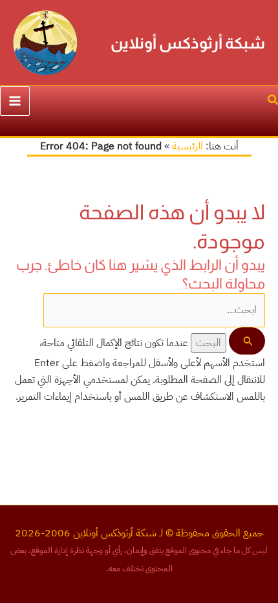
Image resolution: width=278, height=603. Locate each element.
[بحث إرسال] (247, 341)
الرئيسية (187, 146)
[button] (272, 101)
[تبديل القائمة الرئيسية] (15, 101)
